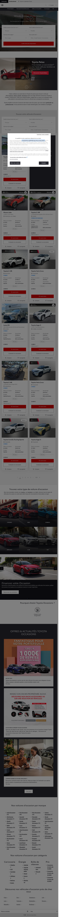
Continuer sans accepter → (43, 134)
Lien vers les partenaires (14, 159)
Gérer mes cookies (15, 163)
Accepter (44, 163)
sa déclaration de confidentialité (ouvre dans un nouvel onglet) (33, 140)
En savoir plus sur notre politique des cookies (18, 157)
